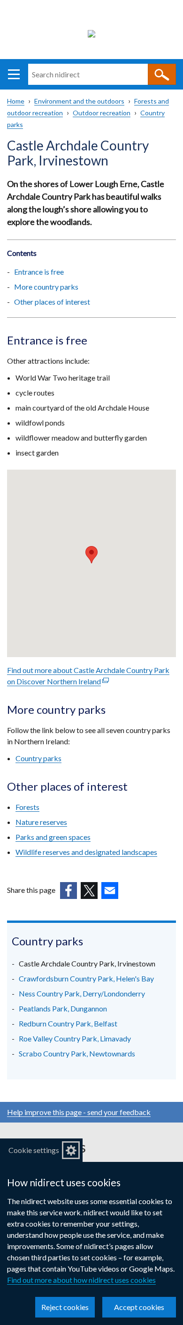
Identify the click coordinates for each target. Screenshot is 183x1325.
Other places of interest (52, 301)
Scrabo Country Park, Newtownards (77, 1053)
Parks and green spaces (53, 836)
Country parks (38, 758)
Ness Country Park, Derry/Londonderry (82, 993)
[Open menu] (13, 74)
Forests (27, 806)
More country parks (46, 286)
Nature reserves (41, 821)
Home (15, 101)
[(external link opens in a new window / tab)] (68, 890)
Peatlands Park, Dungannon (63, 1008)
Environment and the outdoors (79, 101)
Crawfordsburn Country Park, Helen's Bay (86, 978)
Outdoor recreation (101, 113)
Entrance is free (39, 271)
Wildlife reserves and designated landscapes (86, 851)
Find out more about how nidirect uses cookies (81, 1279)
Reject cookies (65, 1307)
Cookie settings (33, 1149)
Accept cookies (139, 1307)
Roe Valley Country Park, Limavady (75, 1038)
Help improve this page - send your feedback (79, 1112)
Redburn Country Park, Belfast (68, 1023)
